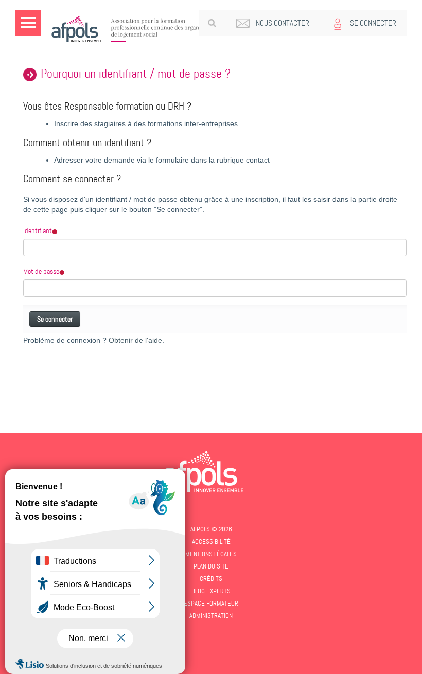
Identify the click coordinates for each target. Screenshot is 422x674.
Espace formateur (211, 603)
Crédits (211, 578)
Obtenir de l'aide (135, 340)
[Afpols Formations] (203, 471)
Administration (211, 615)
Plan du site (211, 566)
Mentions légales (211, 553)
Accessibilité (211, 541)
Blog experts (211, 591)
